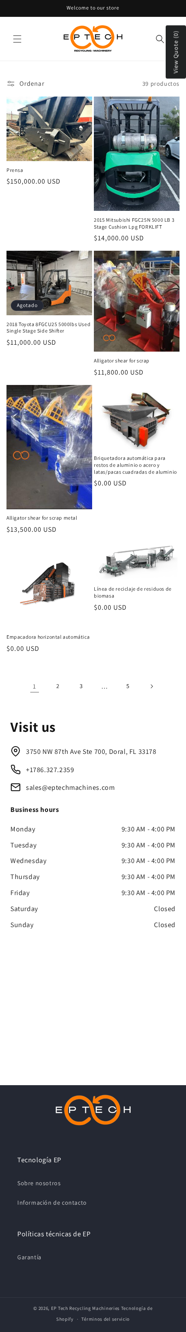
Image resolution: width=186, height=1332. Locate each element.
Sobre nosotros (39, 1183)
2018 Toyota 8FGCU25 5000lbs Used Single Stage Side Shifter (48, 327)
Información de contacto (52, 1202)
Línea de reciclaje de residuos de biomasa (133, 592)
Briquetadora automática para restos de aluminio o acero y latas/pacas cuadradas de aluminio (135, 465)
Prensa (14, 170)
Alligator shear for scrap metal (41, 517)
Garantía (29, 1257)
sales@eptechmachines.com (70, 787)
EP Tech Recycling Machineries (85, 1308)
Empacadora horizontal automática (48, 637)
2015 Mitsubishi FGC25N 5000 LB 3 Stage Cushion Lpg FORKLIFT (134, 223)
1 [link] (34, 686)
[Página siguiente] (151, 686)
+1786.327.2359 (50, 769)
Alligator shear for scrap (122, 360)
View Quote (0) (176, 52)
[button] (17, 38)
